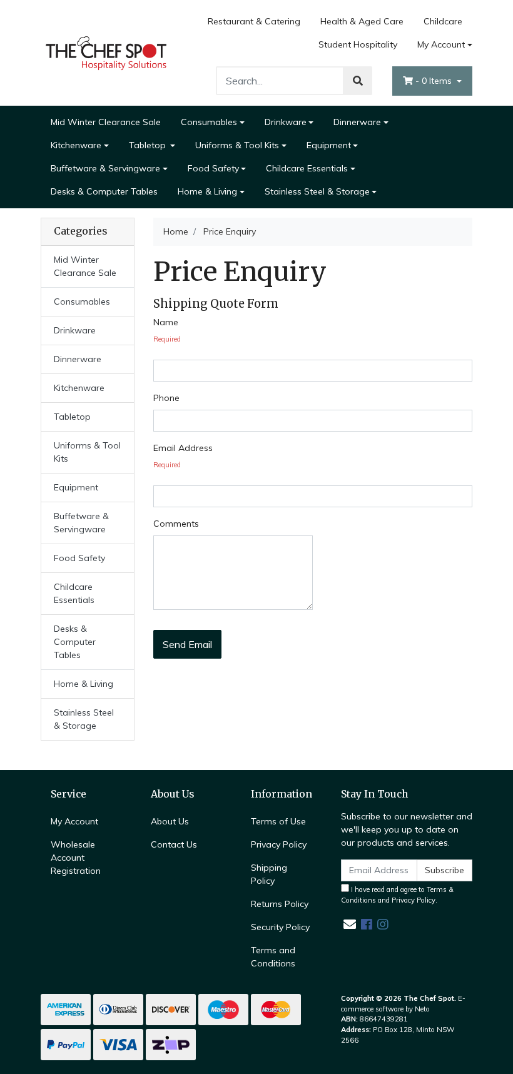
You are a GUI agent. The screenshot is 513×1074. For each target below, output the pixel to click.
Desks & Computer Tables (104, 191)
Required (167, 339)
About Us (170, 821)
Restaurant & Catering (254, 21)
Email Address (183, 447)
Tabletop (148, 145)
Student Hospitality (357, 44)
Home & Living (207, 191)
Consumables (209, 122)
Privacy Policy (279, 844)
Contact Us (174, 844)
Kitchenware (76, 145)
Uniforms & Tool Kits (237, 145)
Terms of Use (278, 821)
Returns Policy (279, 903)
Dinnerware (357, 122)
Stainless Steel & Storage (317, 191)
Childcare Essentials (307, 168)
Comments (176, 523)
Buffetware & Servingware (105, 168)
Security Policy (280, 927)
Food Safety (213, 168)
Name (165, 322)
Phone (166, 397)
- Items (434, 80)
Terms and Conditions (273, 957)
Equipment (329, 145)
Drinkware (286, 122)
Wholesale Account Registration (76, 857)
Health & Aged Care (362, 21)
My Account (441, 44)
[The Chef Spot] (106, 52)
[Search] (357, 80)
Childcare (443, 21)
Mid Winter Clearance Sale (106, 122)
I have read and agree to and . (397, 894)
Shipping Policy (269, 874)
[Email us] (349, 924)
